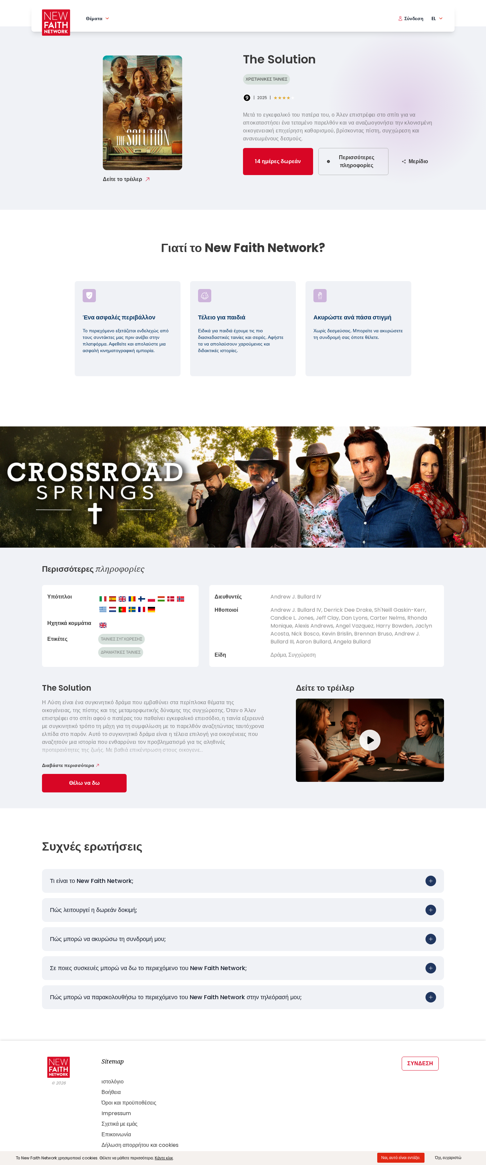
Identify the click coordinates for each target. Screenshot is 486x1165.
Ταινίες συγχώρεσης (121, 639)
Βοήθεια (111, 1092)
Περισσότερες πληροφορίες (356, 161)
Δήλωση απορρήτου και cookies (140, 1145)
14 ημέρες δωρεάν (278, 161)
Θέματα (94, 18)
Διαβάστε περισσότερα (68, 765)
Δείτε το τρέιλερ (122, 179)
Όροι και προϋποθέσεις (128, 1103)
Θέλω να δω (84, 783)
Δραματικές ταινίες (121, 652)
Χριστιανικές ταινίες (266, 79)
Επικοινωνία (116, 1134)
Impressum (116, 1113)
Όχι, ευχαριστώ (448, 1157)
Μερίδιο (418, 161)
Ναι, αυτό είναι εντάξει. (401, 1157)
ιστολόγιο (112, 1081)
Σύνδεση (420, 1063)
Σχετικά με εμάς (119, 1124)
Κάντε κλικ (164, 1158)
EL (433, 18)
